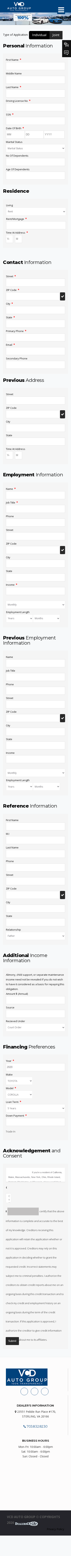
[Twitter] (45, 1391)
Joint (55, 35)
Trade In (10, 1131)
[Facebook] (24, 1391)
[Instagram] (34, 1391)
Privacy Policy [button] (55, 1529)
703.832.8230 (36, 1426)
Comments (6, 1187)
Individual (39, 35)
